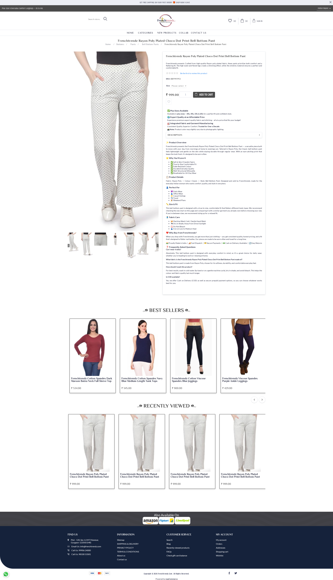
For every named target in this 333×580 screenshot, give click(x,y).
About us (121, 555)
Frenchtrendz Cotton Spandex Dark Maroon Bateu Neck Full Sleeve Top (90, 379)
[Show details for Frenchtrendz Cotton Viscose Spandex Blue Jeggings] (192, 347)
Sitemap (120, 540)
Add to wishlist (169, 101)
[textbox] (84, 19)
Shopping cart (222, 551)
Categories (145, 32)
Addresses (220, 547)
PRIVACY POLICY (125, 547)
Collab (183, 32)
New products (166, 32)
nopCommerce (172, 579)
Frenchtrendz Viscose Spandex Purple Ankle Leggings (238, 379)
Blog (168, 544)
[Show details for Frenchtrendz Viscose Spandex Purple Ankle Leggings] (242, 347)
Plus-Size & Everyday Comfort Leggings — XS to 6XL (22, 8)
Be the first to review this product (193, 73)
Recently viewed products (178, 547)
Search (169, 540)
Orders (219, 544)
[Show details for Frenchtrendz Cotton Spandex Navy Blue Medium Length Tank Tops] (142, 347)
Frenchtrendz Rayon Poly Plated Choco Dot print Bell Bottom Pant (89, 475)
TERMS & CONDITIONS (128, 551)
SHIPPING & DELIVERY (128, 544)
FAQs (169, 551)
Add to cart (206, 94)
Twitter (235, 574)
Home (130, 32)
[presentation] (254, 399)
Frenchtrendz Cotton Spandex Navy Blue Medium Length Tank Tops (140, 379)
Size (168, 86)
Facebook (229, 574)
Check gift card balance (176, 555)
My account (221, 540)
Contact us (198, 32)
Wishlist (219, 555)
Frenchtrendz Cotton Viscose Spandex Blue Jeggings (187, 379)
